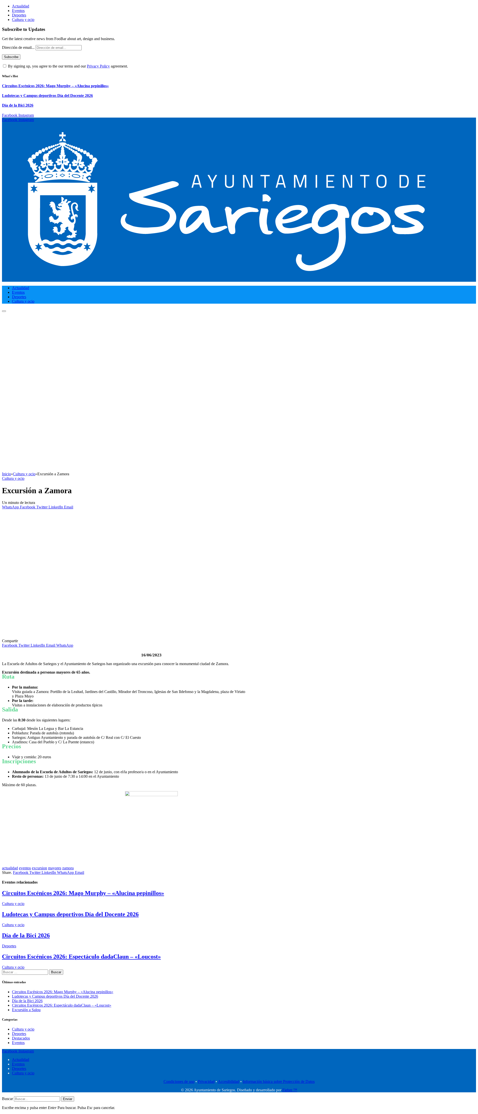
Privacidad (206, 1081)
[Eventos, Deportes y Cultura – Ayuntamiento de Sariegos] (226, 279)
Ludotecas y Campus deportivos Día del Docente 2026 (47, 95)
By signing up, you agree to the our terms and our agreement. (67, 66)
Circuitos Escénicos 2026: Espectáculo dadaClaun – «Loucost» (81, 956)
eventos (25, 868)
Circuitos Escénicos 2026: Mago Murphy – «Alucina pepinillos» (55, 86)
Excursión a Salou (26, 1010)
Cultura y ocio (23, 19)
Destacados (21, 1038)
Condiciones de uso (179, 1081)
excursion (39, 868)
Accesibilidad (228, 1081)
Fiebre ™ (289, 1090)
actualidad (10, 868)
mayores (54, 868)
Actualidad (20, 6)
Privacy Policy (98, 66)
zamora (68, 868)
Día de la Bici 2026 (17, 105)
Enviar (67, 1099)
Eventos (18, 10)
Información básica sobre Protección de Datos (279, 1081)
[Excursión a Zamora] (100, 636)
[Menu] (4, 311)
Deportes (19, 15)
